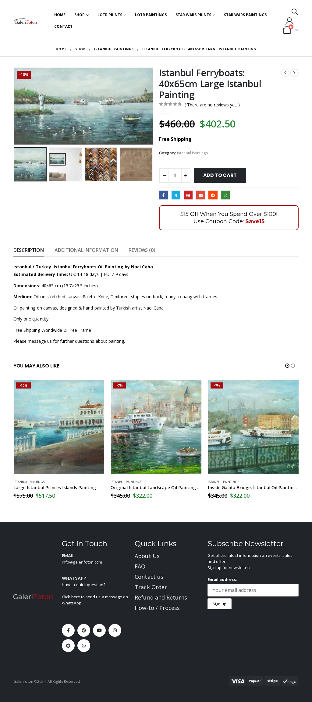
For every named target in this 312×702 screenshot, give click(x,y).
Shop (79, 14)
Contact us (149, 576)
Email (200, 195)
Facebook (163, 195)
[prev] (285, 73)
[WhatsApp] (83, 645)
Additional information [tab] (86, 250)
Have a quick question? (83, 584)
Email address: (222, 579)
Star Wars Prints (193, 14)
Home (60, 14)
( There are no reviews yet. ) (212, 105)
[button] (295, 11)
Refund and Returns (161, 597)
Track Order (151, 587)
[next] (294, 73)
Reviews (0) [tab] (142, 250)
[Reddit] (68, 645)
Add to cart (220, 175)
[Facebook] (68, 630)
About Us (147, 556)
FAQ (140, 566)
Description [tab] (28, 250)
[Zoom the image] (33, 597)
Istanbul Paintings (192, 153)
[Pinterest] (83, 630)
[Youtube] (99, 630)
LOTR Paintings (151, 14)
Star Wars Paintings (245, 14)
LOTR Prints (110, 14)
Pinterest (188, 195)
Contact (63, 26)
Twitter (176, 195)
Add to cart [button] (94, 390)
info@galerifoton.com (82, 562)
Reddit (212, 195)
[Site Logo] (25, 20)
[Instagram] (114, 630)
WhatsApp (225, 195)
